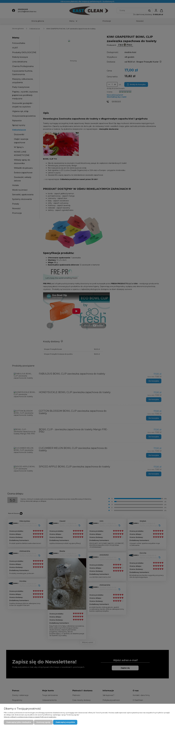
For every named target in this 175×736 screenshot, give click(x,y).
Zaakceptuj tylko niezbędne (18, 722)
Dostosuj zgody (43, 722)
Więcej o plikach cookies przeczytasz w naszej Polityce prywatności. (30, 717)
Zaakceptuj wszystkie (65, 722)
